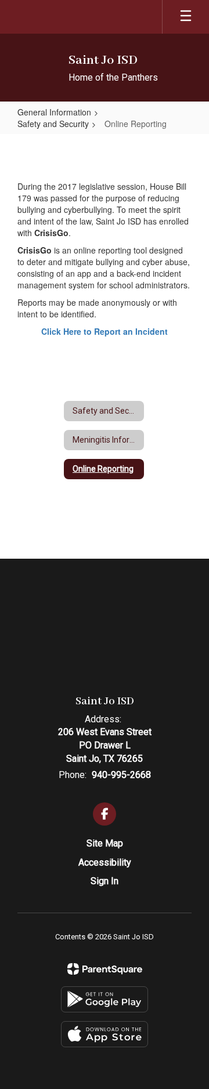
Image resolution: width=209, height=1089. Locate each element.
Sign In (104, 881)
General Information (54, 112)
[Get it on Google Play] (104, 999)
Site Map (105, 843)
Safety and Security (53, 123)
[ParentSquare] (104, 969)
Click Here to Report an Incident (104, 331)
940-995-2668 (121, 774)
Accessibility (104, 862)
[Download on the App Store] (104, 1034)
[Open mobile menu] (186, 17)
